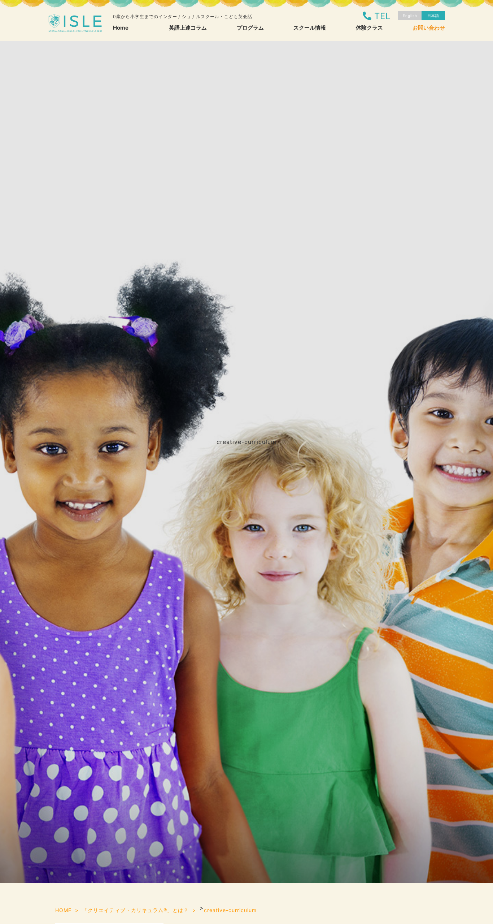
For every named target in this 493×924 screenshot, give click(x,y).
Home (120, 27)
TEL (382, 16)
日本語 (433, 15)
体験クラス (369, 27)
